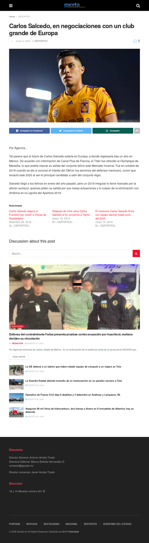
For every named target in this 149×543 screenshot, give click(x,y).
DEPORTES (24, 16)
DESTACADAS (51, 524)
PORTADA (14, 524)
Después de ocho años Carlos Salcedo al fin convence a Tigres (71, 212)
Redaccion (17, 343)
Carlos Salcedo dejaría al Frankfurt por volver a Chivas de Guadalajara (27, 214)
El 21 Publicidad (71, 531)
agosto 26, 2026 (35, 343)
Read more (19, 356)
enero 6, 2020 (23, 41)
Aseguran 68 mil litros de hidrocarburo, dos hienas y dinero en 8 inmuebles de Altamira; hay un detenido (79, 410)
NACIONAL (18, 326)
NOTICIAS (31, 524)
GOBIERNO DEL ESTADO (117, 524)
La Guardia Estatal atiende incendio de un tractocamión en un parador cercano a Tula (73, 380)
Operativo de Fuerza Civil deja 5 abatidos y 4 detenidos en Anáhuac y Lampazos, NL (72, 394)
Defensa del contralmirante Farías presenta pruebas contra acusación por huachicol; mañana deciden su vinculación (71, 336)
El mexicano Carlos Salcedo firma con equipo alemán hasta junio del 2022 (114, 214)
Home (12, 16)
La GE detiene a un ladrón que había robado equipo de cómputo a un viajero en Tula (73, 366)
